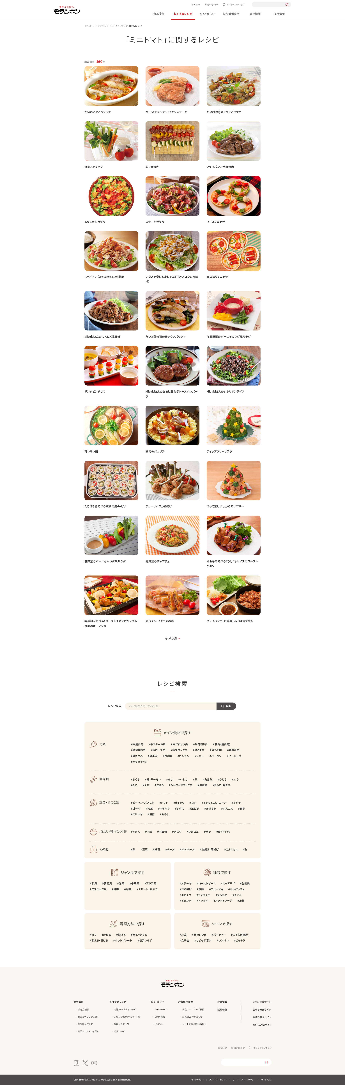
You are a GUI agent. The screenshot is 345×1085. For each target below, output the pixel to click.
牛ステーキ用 (158, 744)
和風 (94, 883)
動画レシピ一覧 (122, 1023)
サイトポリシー (197, 1079)
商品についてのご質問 (193, 1009)
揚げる (122, 934)
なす (193, 802)
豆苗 (152, 814)
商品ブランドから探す (88, 1031)
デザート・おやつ (147, 889)
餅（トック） (224, 831)
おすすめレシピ (183, 13)
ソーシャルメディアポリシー (244, 1079)
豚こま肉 (200, 750)
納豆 (157, 849)
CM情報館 (160, 1016)
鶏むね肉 (234, 750)
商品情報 (159, 13)
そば (149, 831)
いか (236, 779)
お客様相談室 (231, 13)
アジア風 (151, 883)
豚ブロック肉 (179, 750)
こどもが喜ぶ (203, 940)
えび (147, 785)
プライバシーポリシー (218, 1079)
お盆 (184, 934)
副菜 (128, 889)
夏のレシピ (200, 934)
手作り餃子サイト (262, 1017)
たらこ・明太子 (222, 785)
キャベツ (165, 808)
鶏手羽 (154, 756)
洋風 (121, 883)
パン (208, 831)
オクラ (237, 802)
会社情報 (255, 13)
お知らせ (196, 4)
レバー (200, 756)
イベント (159, 1023)
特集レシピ (119, 1031)
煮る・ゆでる (140, 934)
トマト (164, 802)
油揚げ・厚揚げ (210, 849)
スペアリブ (229, 883)
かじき (223, 779)
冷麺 (241, 900)
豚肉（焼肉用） (223, 744)
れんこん (228, 808)
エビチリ (186, 895)
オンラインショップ (236, 4)
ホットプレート (123, 940)
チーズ (171, 849)
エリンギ (137, 814)
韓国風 (108, 883)
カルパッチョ (237, 889)
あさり (160, 785)
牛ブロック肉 (180, 744)
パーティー (219, 934)
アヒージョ (217, 889)
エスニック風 (99, 889)
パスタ (177, 831)
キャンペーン (161, 1009)
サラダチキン (140, 762)
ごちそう (240, 940)
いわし (184, 779)
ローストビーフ (206, 883)
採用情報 (279, 13)
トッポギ (203, 900)
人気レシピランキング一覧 (127, 1016)
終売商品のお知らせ (192, 1016)
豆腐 (145, 849)
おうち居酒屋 (240, 934)
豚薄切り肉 (139, 750)
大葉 (150, 808)
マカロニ (193, 831)
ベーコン (216, 756)
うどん (136, 831)
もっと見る (171, 638)
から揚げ (186, 889)
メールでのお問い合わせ (194, 1023)
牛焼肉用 (138, 744)
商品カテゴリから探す (88, 1016)
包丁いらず (145, 940)
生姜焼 (246, 883)
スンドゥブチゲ (223, 900)
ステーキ (186, 883)
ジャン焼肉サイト (262, 1002)
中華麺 (163, 831)
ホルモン (184, 756)
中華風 (135, 883)
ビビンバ (186, 900)
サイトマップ (266, 1079)
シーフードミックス (181, 785)
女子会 (185, 940)
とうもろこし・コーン (214, 802)
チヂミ (238, 895)
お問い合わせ (211, 4)
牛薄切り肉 (201, 744)
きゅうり (179, 802)
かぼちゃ (211, 808)
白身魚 (208, 779)
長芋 (242, 808)
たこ (135, 785)
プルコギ (222, 895)
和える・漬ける (100, 940)
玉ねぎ (195, 808)
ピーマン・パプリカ (143, 802)
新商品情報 (83, 1009)
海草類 (203, 785)
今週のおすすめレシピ (125, 1009)
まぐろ (136, 779)
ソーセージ (235, 756)
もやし (165, 814)
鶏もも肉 (217, 750)
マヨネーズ (188, 849)
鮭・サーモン (154, 779)
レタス (180, 808)
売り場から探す (85, 1023)
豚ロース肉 (158, 750)
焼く (94, 934)
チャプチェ (204, 895)
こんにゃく (232, 849)
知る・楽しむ (207, 13)
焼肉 (116, 889)
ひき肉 (168, 756)
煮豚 (201, 889)
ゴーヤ (136, 808)
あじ (170, 779)
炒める (107, 934)
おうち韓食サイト (262, 1009)
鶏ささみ (137, 756)
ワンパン (223, 940)
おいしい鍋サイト (262, 1025)
